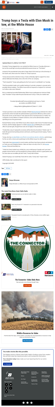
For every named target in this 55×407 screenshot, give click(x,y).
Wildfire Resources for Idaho (27, 333)
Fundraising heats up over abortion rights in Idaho (23, 194)
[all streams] (53, 7)
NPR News (8, 168)
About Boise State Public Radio (25, 372)
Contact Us (33, 377)
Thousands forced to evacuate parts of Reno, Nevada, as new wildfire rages (30, 215)
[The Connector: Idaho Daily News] (27, 250)
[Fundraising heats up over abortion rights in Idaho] (6, 196)
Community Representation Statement (34, 373)
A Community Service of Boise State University (45, 380)
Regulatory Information (44, 372)
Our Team (23, 379)
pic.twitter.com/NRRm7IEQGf (27, 103)
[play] (4, 7)
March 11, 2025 (37, 106)
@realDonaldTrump (21, 101)
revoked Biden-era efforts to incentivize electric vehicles (28, 137)
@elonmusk (33, 101)
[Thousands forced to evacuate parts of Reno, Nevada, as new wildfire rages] (6, 217)
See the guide (27, 340)
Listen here (27, 285)
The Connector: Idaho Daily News (27, 279)
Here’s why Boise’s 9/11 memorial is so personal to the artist (26, 204)
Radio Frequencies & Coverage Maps (46, 376)
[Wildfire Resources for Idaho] (27, 310)
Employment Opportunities (34, 380)
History (22, 375)
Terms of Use (34, 384)
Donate (49, 2)
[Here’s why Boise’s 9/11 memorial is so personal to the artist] (6, 207)
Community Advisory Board (24, 382)
